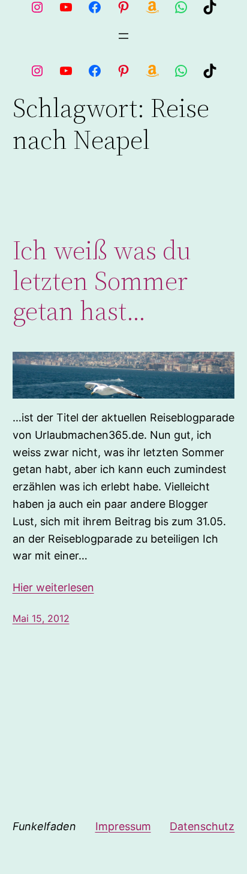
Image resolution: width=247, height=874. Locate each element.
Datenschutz (202, 826)
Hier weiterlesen (53, 587)
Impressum (123, 826)
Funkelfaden (44, 826)
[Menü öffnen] (123, 36)
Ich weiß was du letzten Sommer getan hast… (102, 281)
